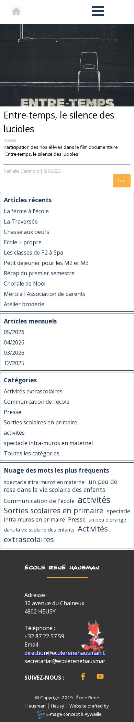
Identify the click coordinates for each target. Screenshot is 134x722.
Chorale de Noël (24, 283)
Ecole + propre (23, 242)
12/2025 (14, 363)
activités (14, 432)
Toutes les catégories (31, 453)
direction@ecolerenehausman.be (66, 653)
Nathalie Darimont (21, 171)
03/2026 (14, 353)
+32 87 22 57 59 (44, 636)
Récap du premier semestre (39, 273)
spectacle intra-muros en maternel (48, 443)
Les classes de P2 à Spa (33, 252)
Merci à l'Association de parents (45, 294)
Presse (9, 140)
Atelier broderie (24, 304)
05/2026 (14, 332)
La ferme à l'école (26, 211)
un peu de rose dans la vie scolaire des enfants (60, 486)
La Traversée (21, 221)
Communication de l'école (36, 401)
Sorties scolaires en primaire (40, 422)
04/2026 (14, 342)
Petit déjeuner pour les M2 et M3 (46, 263)
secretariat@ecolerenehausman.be (69, 661)
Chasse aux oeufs (26, 232)
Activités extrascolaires (33, 391)
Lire (121, 181)
